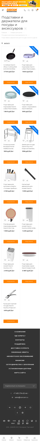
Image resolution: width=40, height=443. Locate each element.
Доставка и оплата (20, 348)
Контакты (19, 340)
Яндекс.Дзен (22, 413)
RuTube (15, 407)
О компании (20, 332)
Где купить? (20, 336)
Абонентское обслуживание (20, 356)
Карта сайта (20, 373)
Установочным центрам (20, 368)
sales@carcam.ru (21, 397)
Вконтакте (9, 407)
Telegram (25, 407)
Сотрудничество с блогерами (20, 364)
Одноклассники (17, 413)
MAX (20, 407)
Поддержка (20, 344)
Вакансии (20, 360)
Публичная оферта (20, 352)
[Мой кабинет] (32, 10)
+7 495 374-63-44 (20, 393)
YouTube (30, 407)
